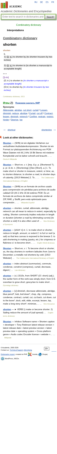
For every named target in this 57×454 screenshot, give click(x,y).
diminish (7, 113)
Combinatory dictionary (28, 25)
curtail (35, 110)
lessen (6, 116)
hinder (6, 119)
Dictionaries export (8, 354)
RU (36, 2)
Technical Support (16, 350)
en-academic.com (12, 5)
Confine (33, 116)
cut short (27, 110)
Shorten (7, 143)
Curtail (32, 113)
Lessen (43, 110)
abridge (18, 110)
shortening (46, 130)
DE (41, 2)
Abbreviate (8, 110)
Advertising (28, 350)
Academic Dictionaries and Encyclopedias (26, 11)
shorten (7, 208)
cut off (40, 113)
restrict (50, 116)
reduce (15, 113)
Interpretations (15, 30)
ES (47, 2)
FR (52, 2)
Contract (48, 113)
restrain (41, 116)
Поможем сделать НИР (27, 103)
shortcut (11, 130)
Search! (50, 17)
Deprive (14, 119)
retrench (24, 116)
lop (21, 119)
